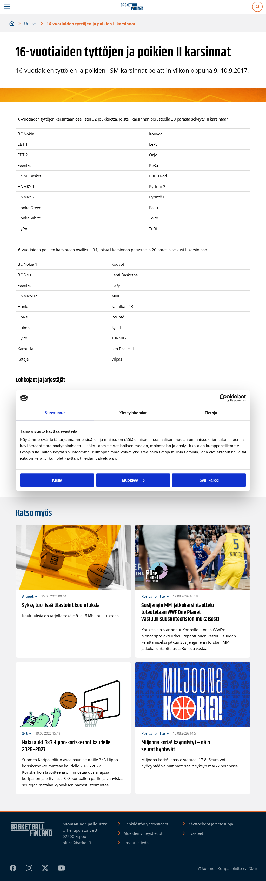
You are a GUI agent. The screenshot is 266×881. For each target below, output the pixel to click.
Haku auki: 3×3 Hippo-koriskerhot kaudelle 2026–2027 (66, 746)
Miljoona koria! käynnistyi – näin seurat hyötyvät (175, 746)
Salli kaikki (209, 480)
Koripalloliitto (153, 596)
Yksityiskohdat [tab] (133, 413)
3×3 (25, 733)
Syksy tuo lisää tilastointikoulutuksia (61, 605)
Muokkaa (130, 480)
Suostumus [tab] (55, 413)
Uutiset (30, 23)
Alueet (28, 596)
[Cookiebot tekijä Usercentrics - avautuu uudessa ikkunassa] (223, 398)
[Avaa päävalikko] (7, 7)
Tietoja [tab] (211, 413)
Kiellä (57, 480)
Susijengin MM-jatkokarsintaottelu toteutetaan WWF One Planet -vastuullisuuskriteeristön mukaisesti (180, 612)
